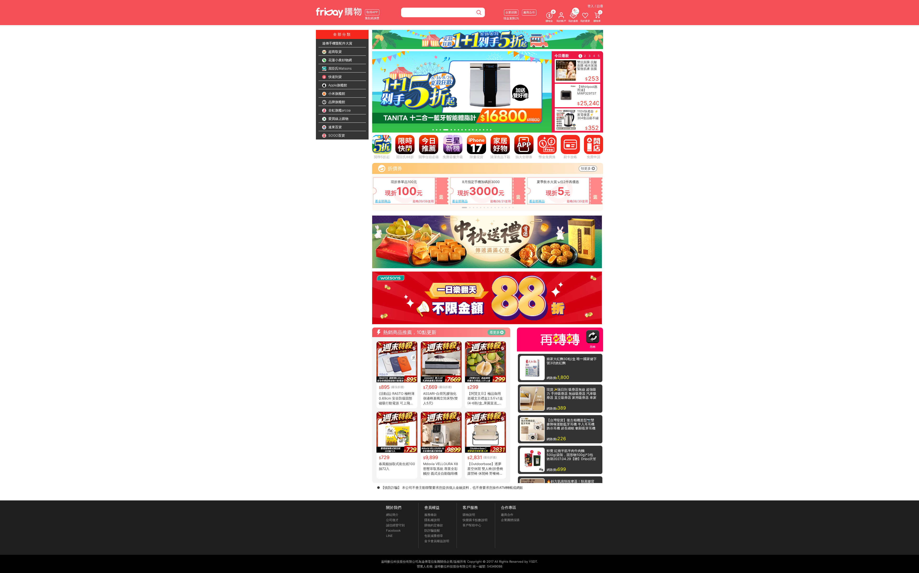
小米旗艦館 (336, 93)
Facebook (393, 530)
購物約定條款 (433, 525)
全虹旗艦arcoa (339, 110)
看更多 (495, 332)
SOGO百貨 (336, 135)
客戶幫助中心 (472, 525)
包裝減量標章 (433, 536)
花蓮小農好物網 (339, 60)
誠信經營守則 (395, 525)
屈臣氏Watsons (339, 68)
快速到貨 (334, 77)
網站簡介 (392, 515)
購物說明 (469, 515)
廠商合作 (507, 515)
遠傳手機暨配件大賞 (337, 43)
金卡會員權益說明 (436, 541)
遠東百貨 (334, 127)
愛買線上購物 (337, 119)
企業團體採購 (510, 520)
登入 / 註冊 (595, 6)
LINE (389, 536)
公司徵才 (392, 520)
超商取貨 (334, 52)
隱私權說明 (432, 520)
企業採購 (511, 12)
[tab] (433, 129)
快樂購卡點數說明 (475, 520)
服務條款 (430, 515)
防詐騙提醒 (432, 530)
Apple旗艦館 (337, 85)
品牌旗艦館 (336, 102)
